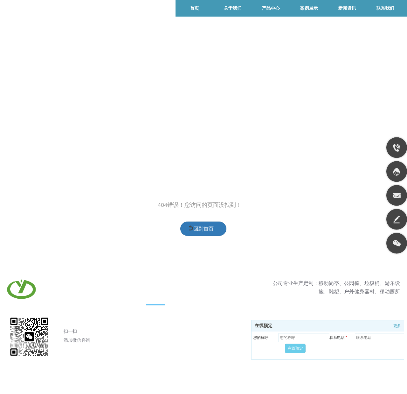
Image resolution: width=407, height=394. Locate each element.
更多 (397, 326)
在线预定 (263, 325)
